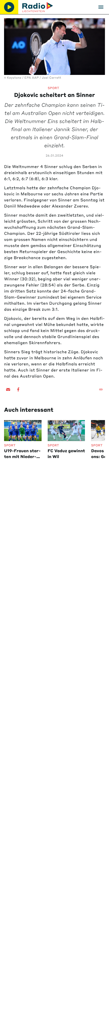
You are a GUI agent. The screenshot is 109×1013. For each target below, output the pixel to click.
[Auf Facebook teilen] (18, 389)
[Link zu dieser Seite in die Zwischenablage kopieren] (101, 389)
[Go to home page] (37, 7)
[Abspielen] (9, 7)
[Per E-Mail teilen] (8, 389)
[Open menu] (101, 7)
